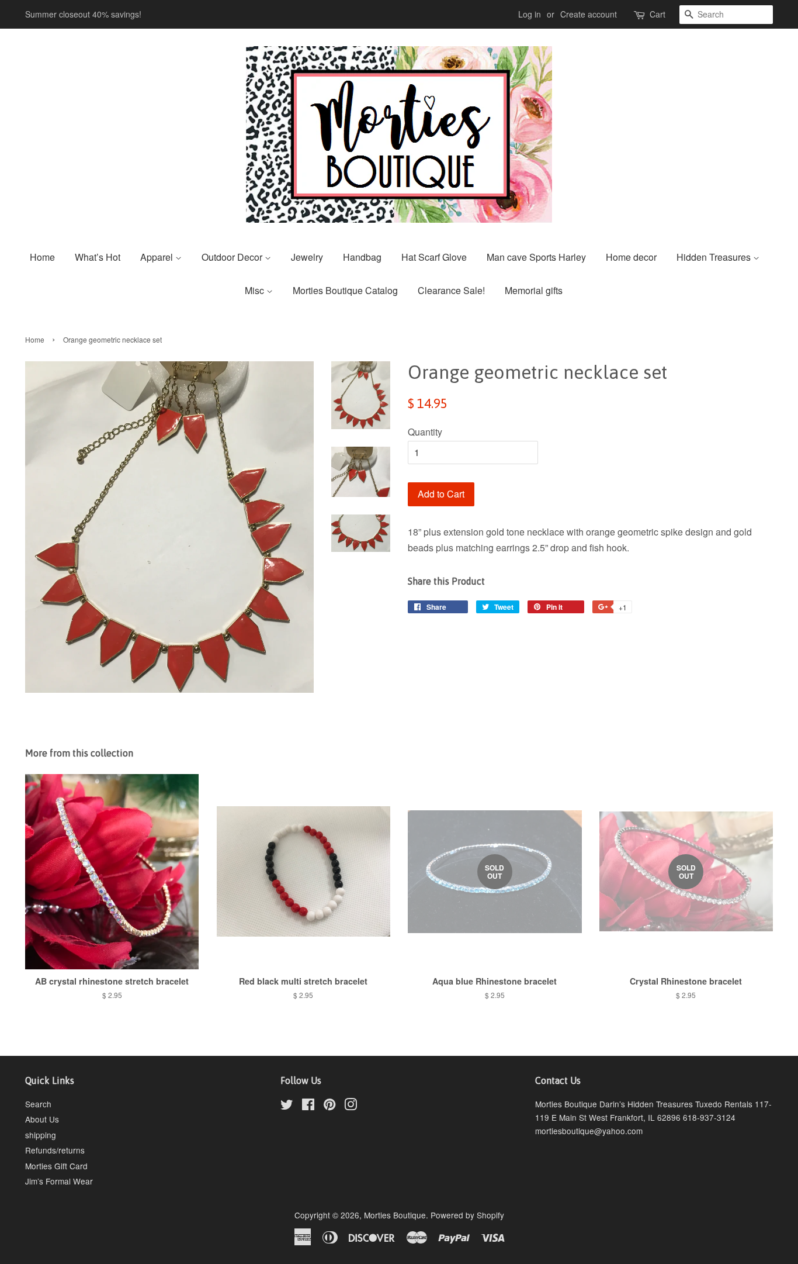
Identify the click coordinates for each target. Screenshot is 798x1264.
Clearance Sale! (451, 290)
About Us (42, 1119)
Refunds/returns (55, 1150)
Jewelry (307, 257)
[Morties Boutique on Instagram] (350, 1106)
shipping (40, 1135)
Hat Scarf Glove (434, 257)
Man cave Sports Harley (536, 257)
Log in (529, 14)
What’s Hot (97, 257)
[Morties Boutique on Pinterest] (329, 1106)
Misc (255, 290)
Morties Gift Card (56, 1166)
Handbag (362, 257)
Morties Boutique (395, 1215)
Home (42, 257)
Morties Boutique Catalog (345, 290)
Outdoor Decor (233, 257)
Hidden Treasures (714, 257)
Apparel (157, 257)
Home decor (631, 257)
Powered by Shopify (467, 1215)
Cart (657, 14)
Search (38, 1104)
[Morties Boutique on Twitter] (286, 1106)
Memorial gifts (534, 290)
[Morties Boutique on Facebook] (308, 1106)
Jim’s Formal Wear (59, 1181)
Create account (588, 14)
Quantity (425, 431)
